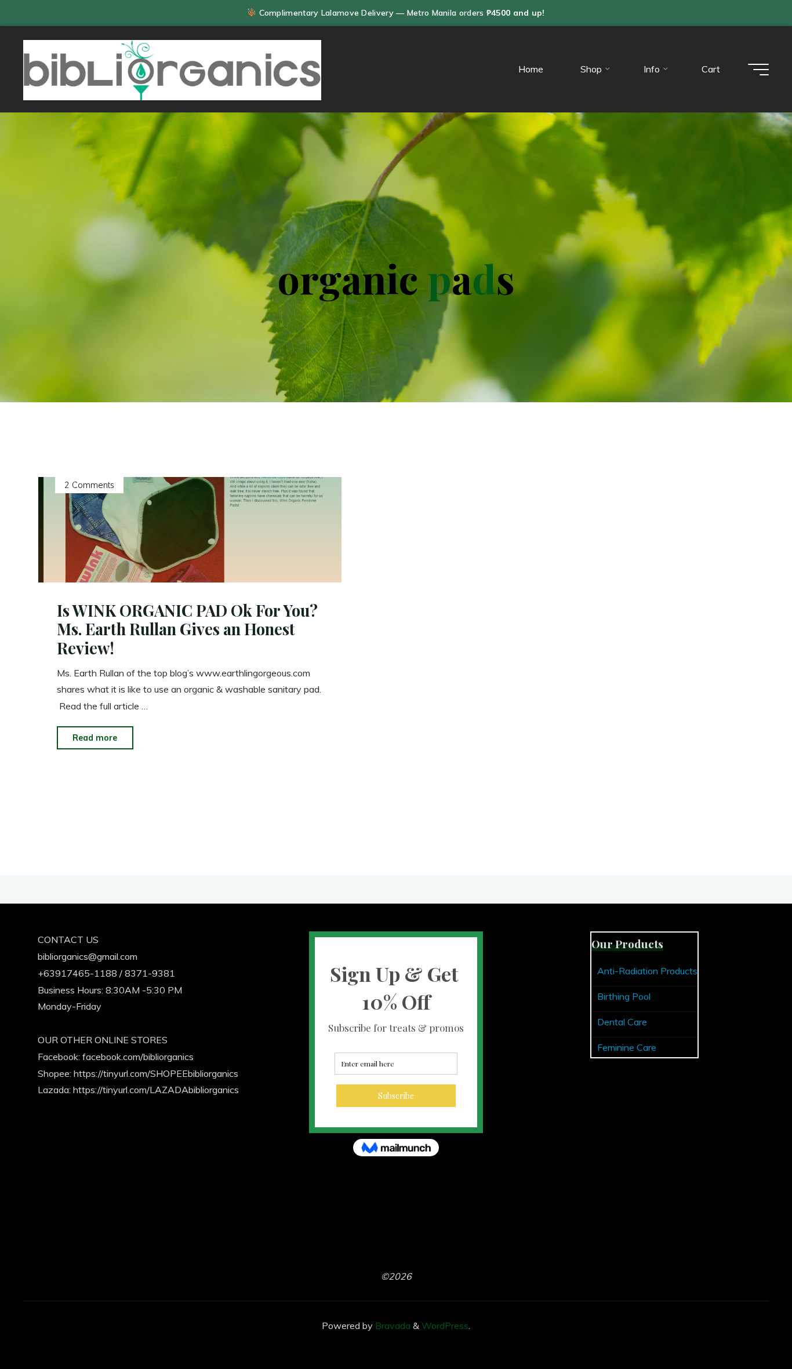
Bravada (391, 1325)
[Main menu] (758, 69)
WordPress (445, 1325)
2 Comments (89, 485)
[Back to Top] (747, 1324)
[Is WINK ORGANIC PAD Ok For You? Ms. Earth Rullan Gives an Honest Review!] (189, 530)
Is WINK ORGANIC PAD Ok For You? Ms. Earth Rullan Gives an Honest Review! (187, 629)
